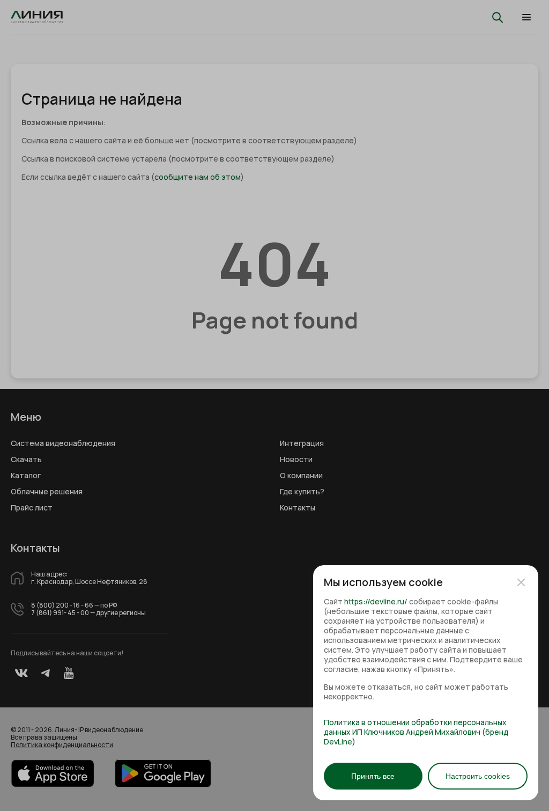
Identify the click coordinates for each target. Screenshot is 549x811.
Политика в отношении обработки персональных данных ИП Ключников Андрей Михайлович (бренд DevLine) (416, 732)
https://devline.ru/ (375, 601)
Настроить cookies (478, 776)
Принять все (373, 776)
